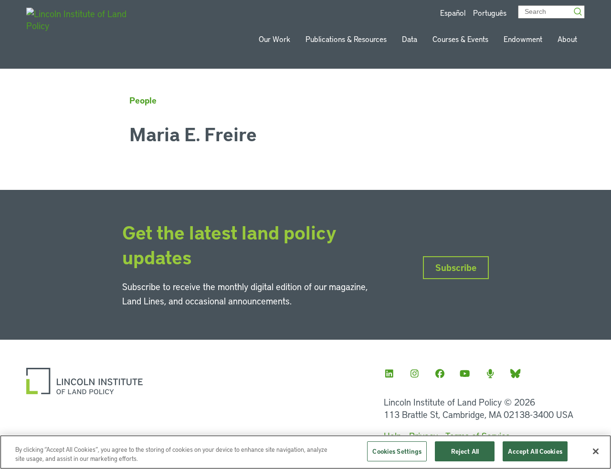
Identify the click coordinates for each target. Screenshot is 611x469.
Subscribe (455, 267)
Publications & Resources (346, 39)
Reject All (465, 451)
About (567, 39)
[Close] (595, 451)
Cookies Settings (396, 451)
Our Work (274, 39)
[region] (305, 452)
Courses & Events (460, 39)
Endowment (523, 39)
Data (409, 39)
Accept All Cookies (535, 451)
